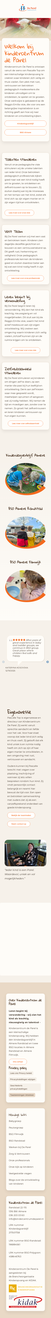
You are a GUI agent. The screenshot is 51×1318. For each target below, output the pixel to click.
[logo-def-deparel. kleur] (27, 5)
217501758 (14, 1232)
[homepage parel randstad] (25, 515)
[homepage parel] (25, 462)
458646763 (15, 1256)
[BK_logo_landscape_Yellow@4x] (25, 1285)
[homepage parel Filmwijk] (25, 569)
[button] (23, 1079)
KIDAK (32, 1280)
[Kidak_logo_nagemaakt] (25, 1296)
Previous (3, 662)
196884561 (14, 1244)
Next (47, 662)
